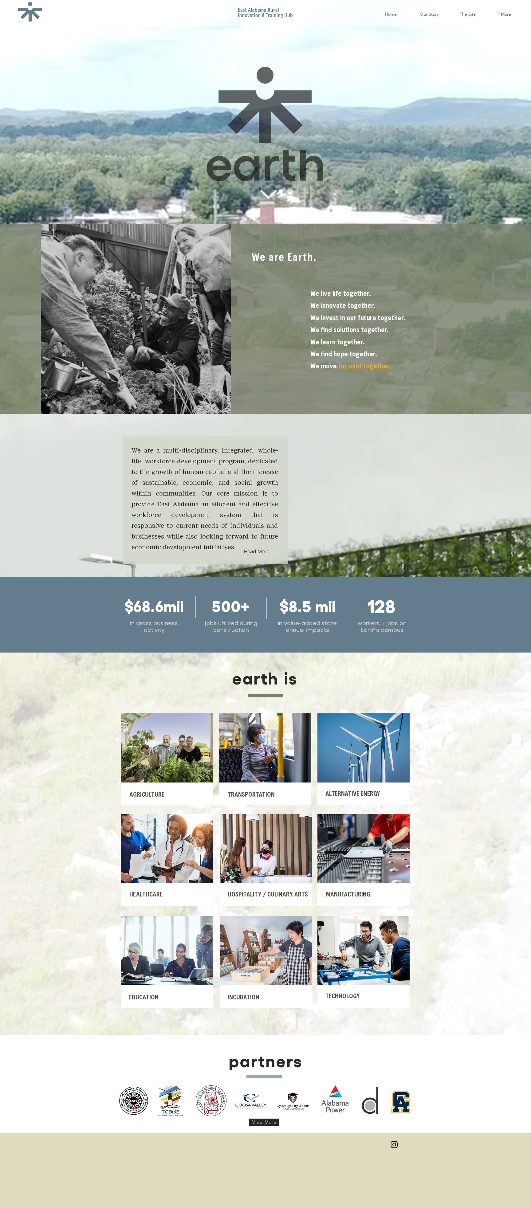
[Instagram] (394, 1144)
